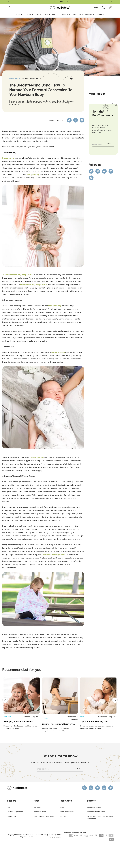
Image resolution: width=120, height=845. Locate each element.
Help (96, 8)
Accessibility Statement (96, 812)
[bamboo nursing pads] (43, 454)
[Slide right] (115, 700)
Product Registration (15, 812)
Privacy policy (56, 835)
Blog (62, 807)
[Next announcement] (111, 2)
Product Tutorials (67, 812)
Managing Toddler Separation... (19, 721)
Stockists (63, 816)
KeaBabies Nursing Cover (53, 554)
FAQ (8, 807)
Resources (66, 800)
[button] (9, 7)
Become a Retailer (94, 807)
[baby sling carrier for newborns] (43, 272)
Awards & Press (40, 812)
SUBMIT (109, 144)
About (37, 800)
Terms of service (55, 837)
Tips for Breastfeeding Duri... (94, 721)
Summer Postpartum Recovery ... (58, 724)
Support (11, 800)
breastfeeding (55, 306)
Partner (91, 800)
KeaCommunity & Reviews (44, 816)
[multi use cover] (43, 632)
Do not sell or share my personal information (100, 817)
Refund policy (43, 835)
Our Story (37, 807)
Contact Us (11, 816)
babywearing (14, 78)
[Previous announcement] (8, 2)
